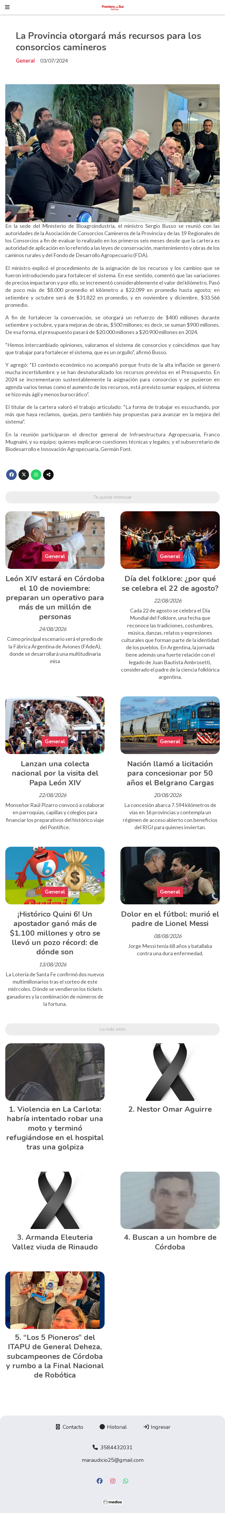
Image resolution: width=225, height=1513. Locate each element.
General (25, 60)
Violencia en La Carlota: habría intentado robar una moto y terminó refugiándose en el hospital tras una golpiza (55, 1128)
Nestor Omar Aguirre (174, 1109)
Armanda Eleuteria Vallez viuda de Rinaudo (55, 1242)
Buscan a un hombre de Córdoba (174, 1242)
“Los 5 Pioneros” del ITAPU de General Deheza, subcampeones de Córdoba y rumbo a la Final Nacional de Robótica (55, 1356)
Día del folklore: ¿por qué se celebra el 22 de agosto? (170, 583)
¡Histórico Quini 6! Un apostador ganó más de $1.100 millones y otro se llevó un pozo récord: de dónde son (55, 933)
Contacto (72, 1427)
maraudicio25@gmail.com (113, 1460)
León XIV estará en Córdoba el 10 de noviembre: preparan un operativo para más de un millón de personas (55, 598)
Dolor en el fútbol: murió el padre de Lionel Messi (170, 919)
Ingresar (160, 1427)
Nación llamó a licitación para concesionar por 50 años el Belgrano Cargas (170, 773)
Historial (116, 1427)
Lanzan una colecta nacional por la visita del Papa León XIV (55, 773)
